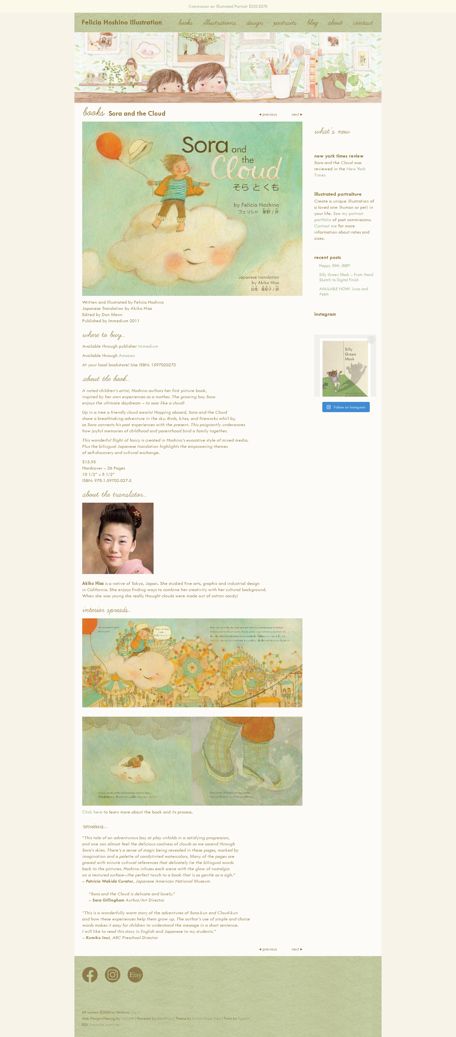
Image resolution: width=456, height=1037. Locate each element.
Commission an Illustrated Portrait (218, 6)
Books (185, 23)
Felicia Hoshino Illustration (122, 21)
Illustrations (219, 23)
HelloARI (127, 1018)
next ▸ (297, 114)
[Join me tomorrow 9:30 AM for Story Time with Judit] (345, 366)
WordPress (165, 1018)
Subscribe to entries (104, 1024)
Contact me (325, 226)
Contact (362, 23)
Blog (312, 23)
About (335, 23)
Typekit (243, 1018)
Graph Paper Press (206, 1018)
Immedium (148, 346)
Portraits (284, 23)
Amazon (127, 355)
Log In (136, 1012)
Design (254, 23)
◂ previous (268, 114)
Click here (92, 812)
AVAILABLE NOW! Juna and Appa (343, 291)
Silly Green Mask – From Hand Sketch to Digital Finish (346, 277)
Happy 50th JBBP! (335, 265)
